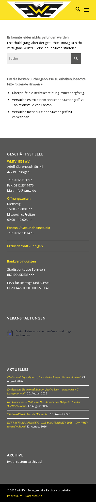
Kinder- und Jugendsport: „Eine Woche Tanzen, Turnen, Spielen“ (44, 377)
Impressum (14, 496)
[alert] (48, 333)
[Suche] (75, 10)
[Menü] (86, 10)
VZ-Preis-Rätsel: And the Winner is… (28, 414)
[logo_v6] (39, 10)
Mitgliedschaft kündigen (25, 246)
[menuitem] (75, 10)
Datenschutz (33, 496)
